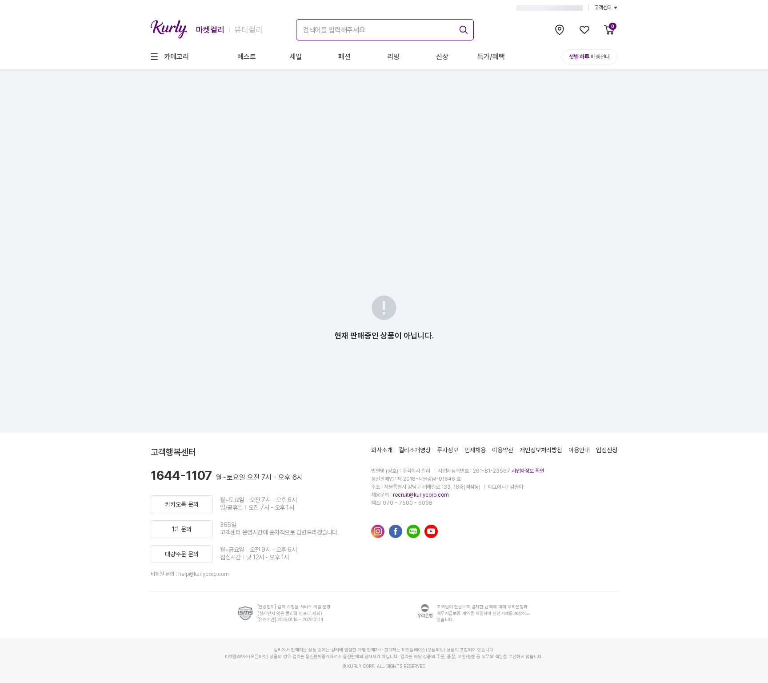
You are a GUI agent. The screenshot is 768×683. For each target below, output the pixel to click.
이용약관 (502, 450)
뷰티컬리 (248, 29)
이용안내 (579, 450)
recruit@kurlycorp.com (421, 495)
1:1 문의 (182, 529)
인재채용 (475, 450)
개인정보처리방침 (541, 450)
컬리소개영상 (415, 450)
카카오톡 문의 (182, 504)
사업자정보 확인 (528, 471)
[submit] (462, 28)
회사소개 (381, 450)
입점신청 (606, 450)
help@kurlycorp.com (203, 574)
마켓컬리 (210, 29)
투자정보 (447, 450)
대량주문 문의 (182, 554)
